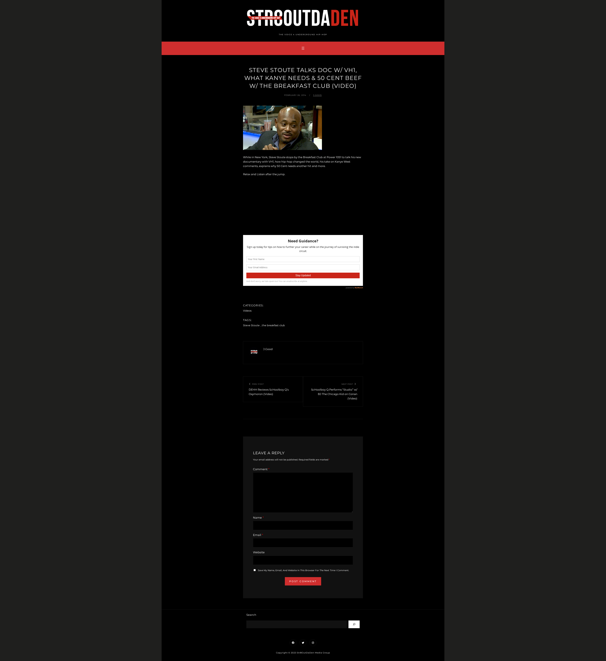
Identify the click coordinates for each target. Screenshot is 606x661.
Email (258, 535)
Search (251, 614)
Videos (247, 310)
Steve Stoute (251, 325)
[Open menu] (303, 48)
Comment (261, 469)
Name (258, 517)
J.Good (317, 95)
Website (259, 552)
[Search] (354, 624)
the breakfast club (273, 325)
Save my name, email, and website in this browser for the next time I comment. (303, 570)
